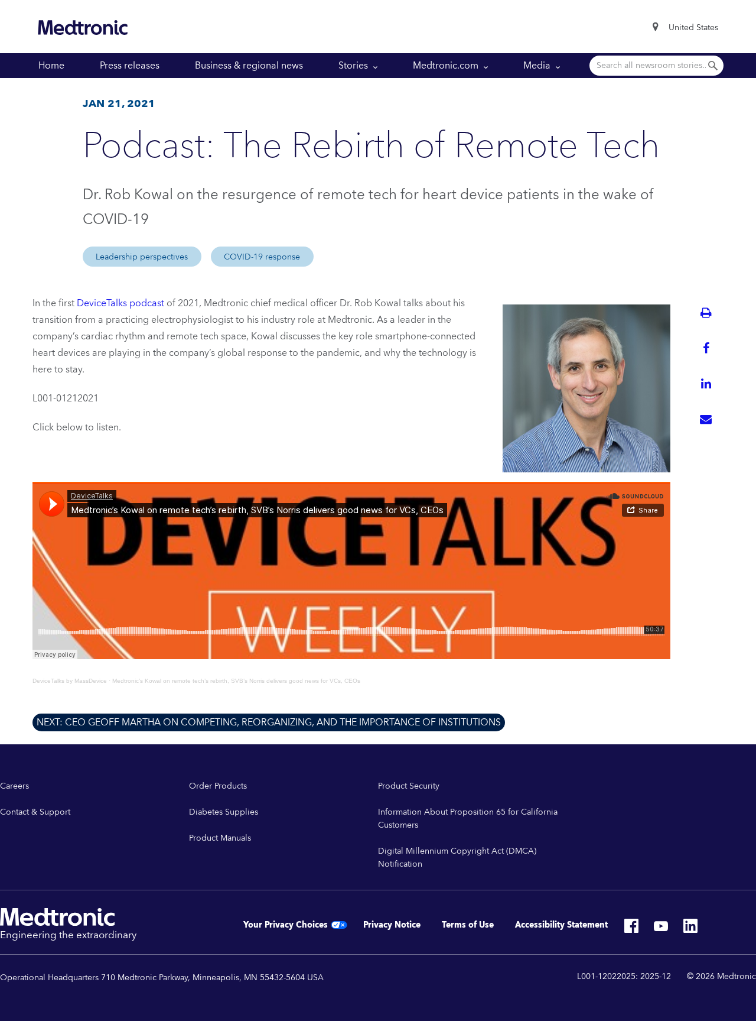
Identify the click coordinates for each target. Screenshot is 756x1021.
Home (51, 65)
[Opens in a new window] (631, 929)
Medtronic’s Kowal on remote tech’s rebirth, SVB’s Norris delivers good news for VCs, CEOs (236, 681)
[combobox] (693, 27)
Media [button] (538, 65)
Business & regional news (249, 65)
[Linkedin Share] (706, 383)
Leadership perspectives (142, 257)
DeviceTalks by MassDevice (69, 681)
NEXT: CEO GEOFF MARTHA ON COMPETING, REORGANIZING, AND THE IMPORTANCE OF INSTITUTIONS (269, 722)
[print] (706, 312)
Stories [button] (354, 65)
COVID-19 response (262, 257)
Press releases (129, 65)
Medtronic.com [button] (447, 65)
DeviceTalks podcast (120, 303)
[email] (706, 419)
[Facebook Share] (706, 348)
